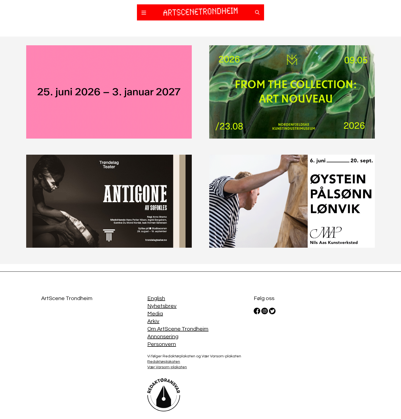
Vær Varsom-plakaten (167, 367)
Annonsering (162, 336)
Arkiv (153, 321)
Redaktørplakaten (163, 362)
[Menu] (144, 13)
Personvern (161, 344)
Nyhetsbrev (161, 306)
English (156, 298)
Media (155, 313)
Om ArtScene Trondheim (177, 329)
